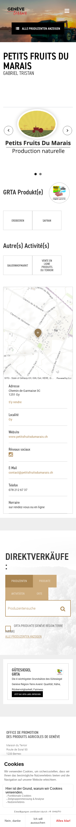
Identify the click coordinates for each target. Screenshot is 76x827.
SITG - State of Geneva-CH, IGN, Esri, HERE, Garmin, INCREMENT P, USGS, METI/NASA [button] (30, 378)
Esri (70, 378)
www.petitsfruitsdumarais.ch (28, 437)
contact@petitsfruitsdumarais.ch (31, 472)
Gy (10, 419)
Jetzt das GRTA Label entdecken (27, 694)
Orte (39, 593)
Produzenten (19, 581)
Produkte (44, 581)
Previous (8, 130)
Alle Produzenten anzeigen (40, 28)
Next (67, 130)
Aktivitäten (17, 593)
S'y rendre (15, 402)
